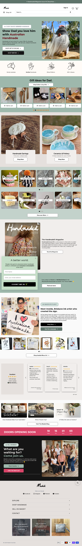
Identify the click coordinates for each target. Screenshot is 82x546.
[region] (52, 377)
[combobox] (45, 12)
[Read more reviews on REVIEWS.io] (12, 383)
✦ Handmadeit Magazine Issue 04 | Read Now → (41, 1)
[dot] (33, 110)
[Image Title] (20, 134)
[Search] (77, 12)
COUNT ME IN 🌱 (20, 284)
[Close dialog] (35, 258)
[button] (70, 12)
